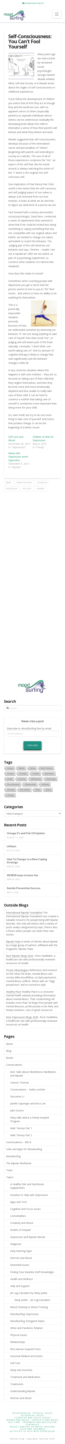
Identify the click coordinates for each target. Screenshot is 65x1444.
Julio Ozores (17, 1110)
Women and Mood (20, 1398)
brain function (24, 482)
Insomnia (21, 779)
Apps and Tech (18, 1202)
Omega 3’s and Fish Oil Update (26, 833)
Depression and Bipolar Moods (27, 1237)
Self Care (15, 1363)
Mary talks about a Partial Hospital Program (29, 1119)
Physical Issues (18, 1335)
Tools (9, 1170)
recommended (13, 784)
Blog (8, 1050)
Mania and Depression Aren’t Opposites (18, 457)
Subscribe (32, 745)
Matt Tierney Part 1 (21, 1128)
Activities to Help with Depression (29, 1195)
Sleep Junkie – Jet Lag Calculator (32, 1300)
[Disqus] (32, 535)
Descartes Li (17, 1096)
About (9, 1043)
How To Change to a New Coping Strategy (27, 861)
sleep (38, 790)
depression (11, 488)
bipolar (21, 768)
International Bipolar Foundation (24, 912)
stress (48, 790)
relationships (30, 784)
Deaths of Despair (20, 1229)
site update (25, 790)
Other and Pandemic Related (26, 1328)
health (9, 779)
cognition (42, 482)
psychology (51, 779)
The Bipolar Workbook (18, 1163)
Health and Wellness (21, 1279)
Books (9, 1057)
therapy (40, 488)
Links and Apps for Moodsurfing (24, 1149)
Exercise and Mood (21, 1258)
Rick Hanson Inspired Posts (25, 1349)
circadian (23, 773)
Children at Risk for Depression (43, 438)
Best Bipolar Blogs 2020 (19, 955)
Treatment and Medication (25, 1377)
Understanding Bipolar (22, 1391)
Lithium (11, 846)
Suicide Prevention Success (23, 888)
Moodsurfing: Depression (24, 1314)
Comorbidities (18, 1216)
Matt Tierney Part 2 (21, 1135)
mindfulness (36, 779)
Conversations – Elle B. (19, 1142)
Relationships (17, 1342)
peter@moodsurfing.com (34, 3)
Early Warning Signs (21, 1251)
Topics (10, 1177)
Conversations (14, 1064)
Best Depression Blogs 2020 (22, 1017)
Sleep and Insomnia (21, 1370)
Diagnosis (15, 1244)
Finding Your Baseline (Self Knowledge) (32, 1272)
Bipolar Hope (13, 941)
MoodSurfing (13, 1156)
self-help (45, 784)
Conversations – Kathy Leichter (27, 1089)
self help (27, 488)
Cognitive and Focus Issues (25, 1209)
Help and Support (20, 1286)
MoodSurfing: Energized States (27, 1321)
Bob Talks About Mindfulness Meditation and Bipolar (33, 1073)
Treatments (16, 1384)
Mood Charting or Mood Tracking (29, 1307)
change (10, 773)
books (32, 768)
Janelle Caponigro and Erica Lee (28, 1103)
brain (8, 482)
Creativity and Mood (21, 1223)
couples (36, 773)
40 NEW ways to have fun (22, 875)
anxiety (10, 768)
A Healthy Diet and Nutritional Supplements (27, 1186)
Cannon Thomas (19, 1082)
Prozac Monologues (17, 970)
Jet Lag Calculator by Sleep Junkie (28, 1293)
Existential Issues (19, 1265)
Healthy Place (13, 991)
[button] (56, 14)
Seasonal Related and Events (26, 1356)
